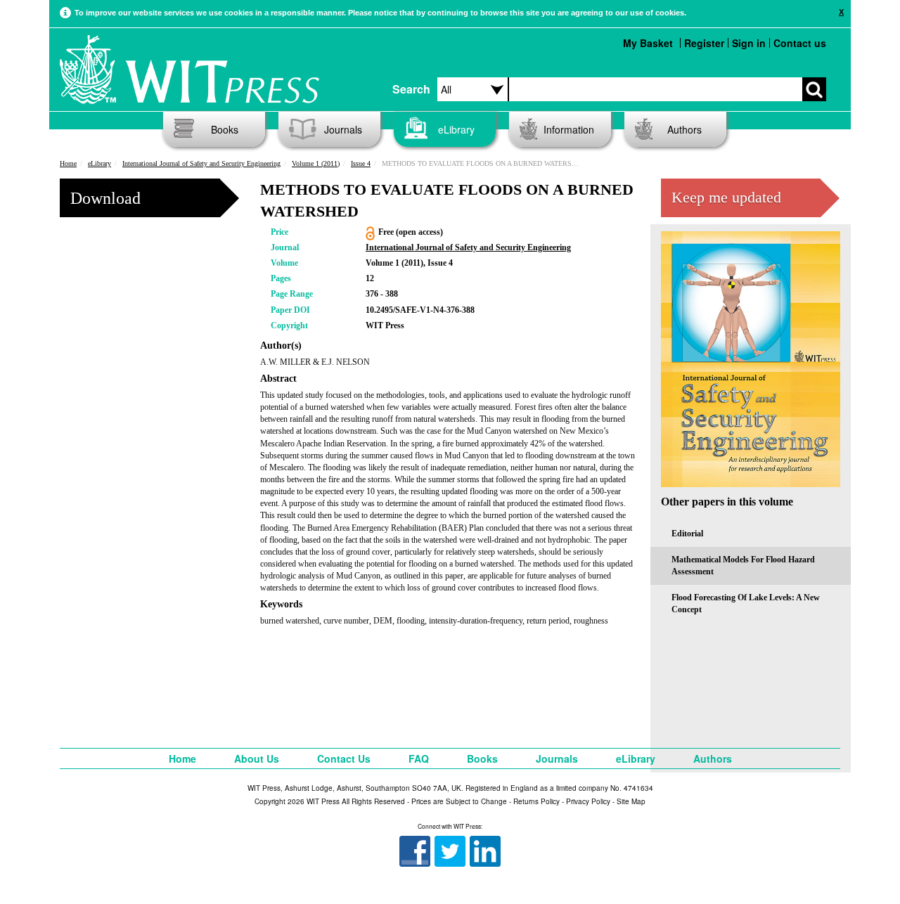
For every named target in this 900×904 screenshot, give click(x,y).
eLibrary (456, 129)
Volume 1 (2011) (316, 163)
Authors (684, 129)
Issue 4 (361, 163)
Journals (343, 129)
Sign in (749, 43)
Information (569, 129)
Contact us (799, 43)
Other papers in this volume (727, 502)
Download (105, 198)
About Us (256, 758)
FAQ (419, 758)
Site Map (631, 801)
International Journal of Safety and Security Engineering (201, 163)
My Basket (648, 43)
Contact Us (344, 758)
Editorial (687, 533)
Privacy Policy (588, 801)
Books (224, 129)
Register (704, 43)
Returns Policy (536, 801)
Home (68, 163)
